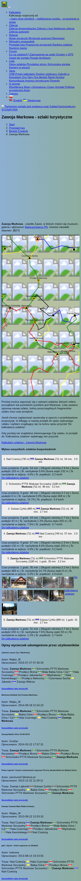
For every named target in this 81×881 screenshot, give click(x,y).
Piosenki (55, 80)
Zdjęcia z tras (45, 28)
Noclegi (60, 77)
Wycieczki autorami (40, 38)
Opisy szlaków (18, 64)
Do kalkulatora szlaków (15, 477)
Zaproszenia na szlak (43, 54)
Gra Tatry (28, 77)
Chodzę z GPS (64, 54)
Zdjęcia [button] (13, 25)
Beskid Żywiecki (18, 131)
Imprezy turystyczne (37, 80)
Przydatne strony (37, 64)
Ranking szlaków (62, 44)
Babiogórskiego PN (36, 227)
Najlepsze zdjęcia (64, 28)
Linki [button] (12, 60)
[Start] (5, 6)
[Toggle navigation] (9, 7)
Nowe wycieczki (18, 38)
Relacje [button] (13, 35)
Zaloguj (13, 93)
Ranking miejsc (18, 48)
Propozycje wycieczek (39, 44)
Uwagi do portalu (19, 57)
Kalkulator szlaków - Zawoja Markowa (24, 442)
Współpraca (16, 86)
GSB (12, 73)
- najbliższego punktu (48, 18)
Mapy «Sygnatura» (35, 86)
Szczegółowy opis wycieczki (15, 688)
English (17, 100)
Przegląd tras (17, 44)
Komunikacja (17, 80)
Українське (34, 100)
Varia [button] (12, 70)
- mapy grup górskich (22, 18)
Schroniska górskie (59, 64)
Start (12, 124)
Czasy (51, 86)
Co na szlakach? (19, 54)
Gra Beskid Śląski (45, 77)
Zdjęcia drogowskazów (23, 28)
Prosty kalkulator (25, 73)
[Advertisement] (40, 179)
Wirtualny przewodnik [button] (21, 41)
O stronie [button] (14, 83)
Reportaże (58, 38)
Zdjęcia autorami (19, 31)
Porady (34, 57)
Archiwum (45, 57)
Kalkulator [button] (15, 12)
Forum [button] (13, 51)
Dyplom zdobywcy (47, 73)
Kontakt (60, 86)
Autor (27, 90)
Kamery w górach (19, 67)
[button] (11, 96)
